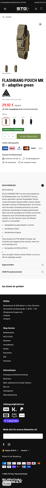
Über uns (6, 387)
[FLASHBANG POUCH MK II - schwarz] (14, 121)
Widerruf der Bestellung (11, 456)
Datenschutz (7, 353)
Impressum (7, 361)
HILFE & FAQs (8, 337)
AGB (4, 357)
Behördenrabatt (8, 333)
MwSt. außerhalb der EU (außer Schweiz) (17, 383)
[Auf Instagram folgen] (9, 444)
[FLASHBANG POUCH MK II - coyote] (23, 121)
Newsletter (7, 341)
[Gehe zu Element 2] (16, 68)
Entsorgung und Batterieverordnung (15, 375)
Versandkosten (13, 109)
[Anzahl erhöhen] (13, 136)
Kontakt (6, 349)
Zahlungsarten (8, 391)
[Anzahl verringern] (5, 136)
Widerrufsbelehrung (10, 395)
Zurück (8, 17)
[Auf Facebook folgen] (3, 444)
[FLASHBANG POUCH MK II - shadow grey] (31, 121)
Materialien (7, 379)
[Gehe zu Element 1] (6, 68)
